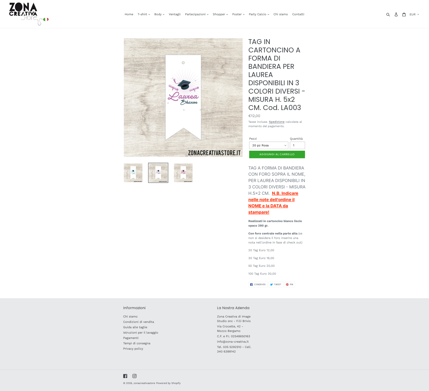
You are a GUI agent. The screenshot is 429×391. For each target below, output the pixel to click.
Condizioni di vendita (138, 322)
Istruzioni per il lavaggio (140, 332)
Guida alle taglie (135, 327)
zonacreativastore (144, 383)
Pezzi (253, 138)
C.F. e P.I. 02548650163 (233, 336)
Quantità (296, 138)
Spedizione (277, 121)
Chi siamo (130, 316)
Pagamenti (131, 338)
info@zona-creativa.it (233, 341)
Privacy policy (133, 348)
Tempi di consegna (136, 343)
